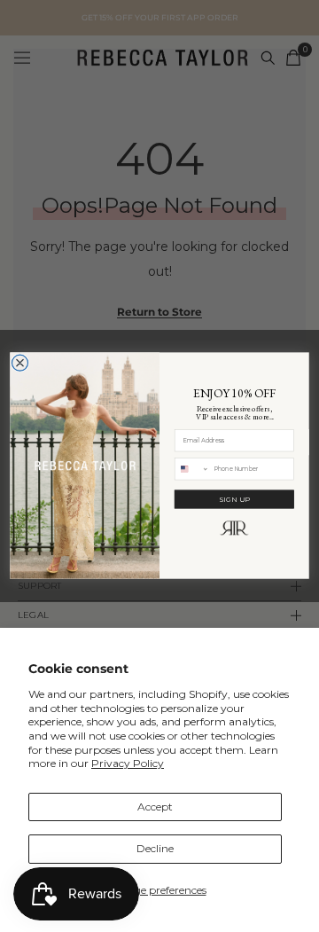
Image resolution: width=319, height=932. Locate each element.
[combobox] (191, 469)
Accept (155, 806)
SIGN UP (234, 499)
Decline (155, 848)
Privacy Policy (127, 763)
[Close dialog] (20, 364)
